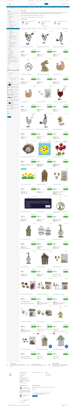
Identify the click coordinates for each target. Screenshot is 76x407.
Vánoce (10, 34)
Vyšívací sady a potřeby (12, 43)
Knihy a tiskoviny (10, 54)
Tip (10, 76)
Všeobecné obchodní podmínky (24, 377)
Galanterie (10, 17)
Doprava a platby (38, 0)
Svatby (9, 49)
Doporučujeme (23, 28)
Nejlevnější (29, 28)
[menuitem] (10, 6)
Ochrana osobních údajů (23, 378)
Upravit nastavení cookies (25, 405)
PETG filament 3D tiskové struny (13, 61)
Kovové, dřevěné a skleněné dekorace (13, 37)
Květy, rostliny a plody (12, 35)
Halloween (10, 33)
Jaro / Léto (10, 28)
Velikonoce (10, 29)
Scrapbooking (11, 26)
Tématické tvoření (11, 27)
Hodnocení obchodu (31, 0)
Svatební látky (11, 50)
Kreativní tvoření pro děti (12, 38)
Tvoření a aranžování (12, 21)
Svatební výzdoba (11, 53)
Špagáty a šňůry (11, 16)
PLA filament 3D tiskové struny (13, 60)
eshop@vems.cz (48, 374)
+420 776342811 (48, 375)
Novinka (10, 75)
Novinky (9, 62)
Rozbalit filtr (12, 79)
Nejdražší (33, 28)
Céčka (10, 23)
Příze (9, 15)
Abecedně (44, 28)
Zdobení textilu (11, 44)
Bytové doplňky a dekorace (11, 56)
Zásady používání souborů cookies (24, 379)
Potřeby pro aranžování (12, 42)
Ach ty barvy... (9, 113)
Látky (9, 20)
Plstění (10, 41)
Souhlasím (48, 206)
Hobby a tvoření (10, 14)
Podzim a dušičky (11, 32)
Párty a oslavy (10, 48)
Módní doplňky (10, 55)
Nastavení (28, 206)
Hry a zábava (10, 47)
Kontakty (44, 0)
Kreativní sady (11, 22)
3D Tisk (9, 59)
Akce (10, 74)
